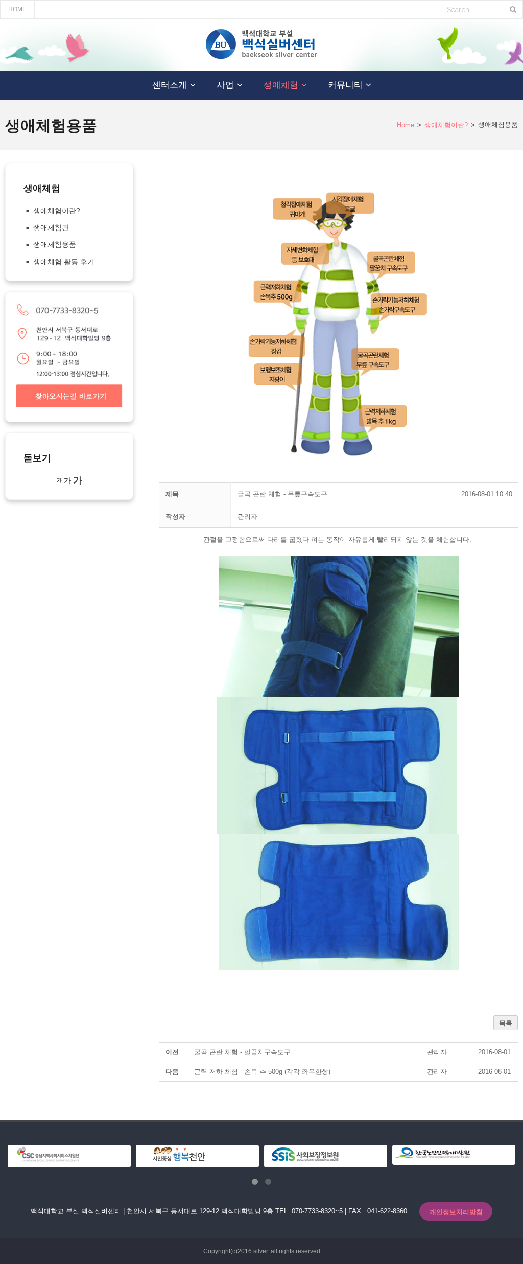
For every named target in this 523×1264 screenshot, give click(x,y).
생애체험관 (51, 227)
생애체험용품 (54, 244)
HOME (17, 9)
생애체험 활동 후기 (63, 262)
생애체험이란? (446, 125)
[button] (247, 516)
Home (405, 125)
